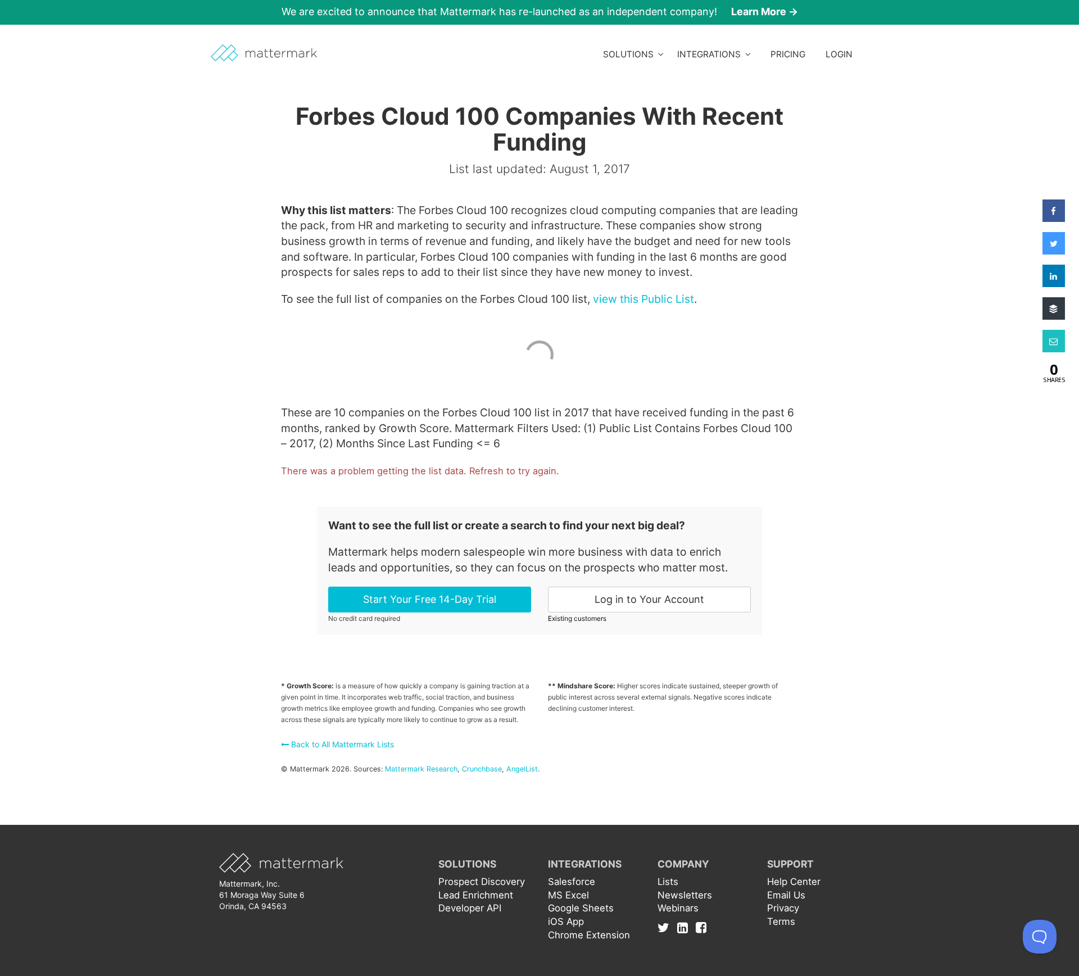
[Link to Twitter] (666, 927)
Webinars (678, 908)
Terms (781, 921)
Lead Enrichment (475, 895)
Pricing (787, 54)
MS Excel (568, 895)
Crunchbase (482, 769)
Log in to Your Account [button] (649, 599)
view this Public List (643, 299)
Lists (668, 881)
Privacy (783, 908)
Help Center (793, 881)
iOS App (566, 921)
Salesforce (571, 881)
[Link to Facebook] (701, 927)
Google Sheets (581, 908)
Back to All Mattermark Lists (341, 744)
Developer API (469, 908)
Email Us (786, 895)
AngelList (522, 769)
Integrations (711, 54)
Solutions (630, 54)
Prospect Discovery (481, 881)
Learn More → (764, 11)
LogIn (839, 54)
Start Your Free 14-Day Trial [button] (429, 599)
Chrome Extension (589, 935)
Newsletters (685, 895)
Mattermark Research (421, 769)
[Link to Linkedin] (685, 927)
